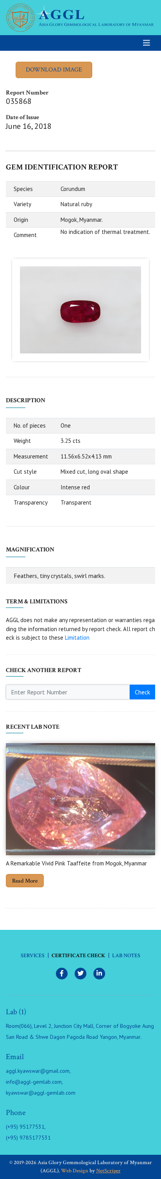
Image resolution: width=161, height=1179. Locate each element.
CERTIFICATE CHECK (78, 955)
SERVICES (33, 955)
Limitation (77, 637)
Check (142, 692)
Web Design (74, 1170)
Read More (25, 881)
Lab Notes (126, 955)
